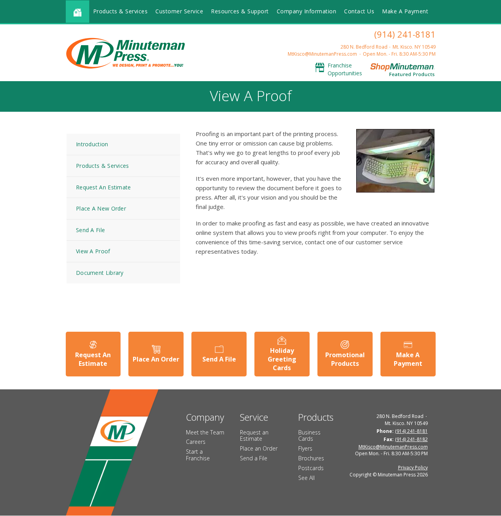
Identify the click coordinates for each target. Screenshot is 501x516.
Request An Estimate (103, 187)
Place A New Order (101, 208)
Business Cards (309, 436)
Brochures (311, 458)
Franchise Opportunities (345, 69)
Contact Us (359, 11)
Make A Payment (405, 11)
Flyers (305, 448)
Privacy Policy (413, 467)
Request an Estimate (254, 436)
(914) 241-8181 (405, 34)
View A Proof (93, 251)
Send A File (90, 230)
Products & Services (120, 11)
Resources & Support (240, 11)
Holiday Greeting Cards (282, 359)
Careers (195, 441)
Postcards (311, 468)
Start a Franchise (198, 455)
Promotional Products (345, 359)
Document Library (100, 272)
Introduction (92, 144)
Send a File (253, 458)
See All (306, 477)
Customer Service (179, 11)
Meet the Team (205, 432)
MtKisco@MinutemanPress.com (322, 54)
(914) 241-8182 (411, 439)
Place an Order (259, 448)
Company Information (307, 11)
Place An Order (156, 359)
